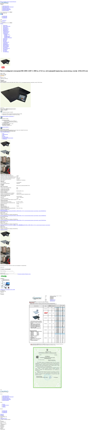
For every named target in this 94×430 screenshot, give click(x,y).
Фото (3, 135)
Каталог (2, 4)
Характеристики (5, 134)
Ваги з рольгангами (6, 48)
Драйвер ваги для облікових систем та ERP (7, 289)
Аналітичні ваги (6, 32)
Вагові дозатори (5, 45)
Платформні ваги (6, 34)
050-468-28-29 (4, 17)
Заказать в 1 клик (3, 81)
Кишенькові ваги (6, 29)
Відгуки (3, 136)
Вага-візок (5, 41)
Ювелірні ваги (5, 30)
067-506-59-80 (4, 411)
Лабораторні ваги (6, 31)
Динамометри (5, 49)
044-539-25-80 (4, 16)
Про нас (3, 404)
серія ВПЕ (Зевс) (7, 36)
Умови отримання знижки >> (5, 131)
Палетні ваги (5, 38)
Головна (1, 23)
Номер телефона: (3, 108)
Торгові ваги (5, 25)
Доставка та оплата (5, 405)
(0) (0, 76)
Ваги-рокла (5, 40)
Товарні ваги (5, 33)
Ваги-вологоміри (6, 46)
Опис (3, 133)
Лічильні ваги (5, 28)
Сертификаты (4, 138)
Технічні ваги (5, 27)
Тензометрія (5, 47)
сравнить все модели (3, 229)
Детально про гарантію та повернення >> (7, 116)
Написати (2, 414)
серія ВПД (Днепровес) (8, 37)
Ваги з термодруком (6, 26)
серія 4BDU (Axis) (7, 35)
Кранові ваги (5, 43)
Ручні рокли (5, 50)
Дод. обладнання (6, 51)
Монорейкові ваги (6, 44)
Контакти (4, 406)
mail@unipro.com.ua (3, 418)
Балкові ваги (5, 39)
